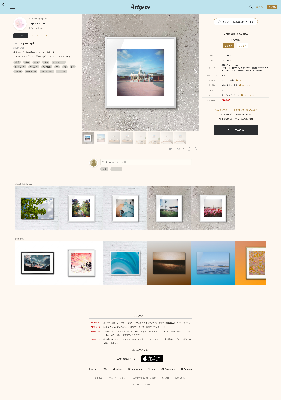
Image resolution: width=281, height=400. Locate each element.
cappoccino (37, 23)
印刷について (243, 80)
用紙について (246, 85)
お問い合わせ (180, 378)
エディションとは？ (250, 95)
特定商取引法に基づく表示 (144, 378)
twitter (119, 369)
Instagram (137, 369)
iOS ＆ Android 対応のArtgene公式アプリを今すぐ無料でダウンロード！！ (135, 326)
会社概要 (165, 378)
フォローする (20, 35)
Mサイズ (242, 45)
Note (153, 368)
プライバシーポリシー (117, 378)
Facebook (170, 369)
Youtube (188, 369)
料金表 (171, 322)
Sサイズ (228, 45)
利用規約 (98, 378)
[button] (196, 72)
